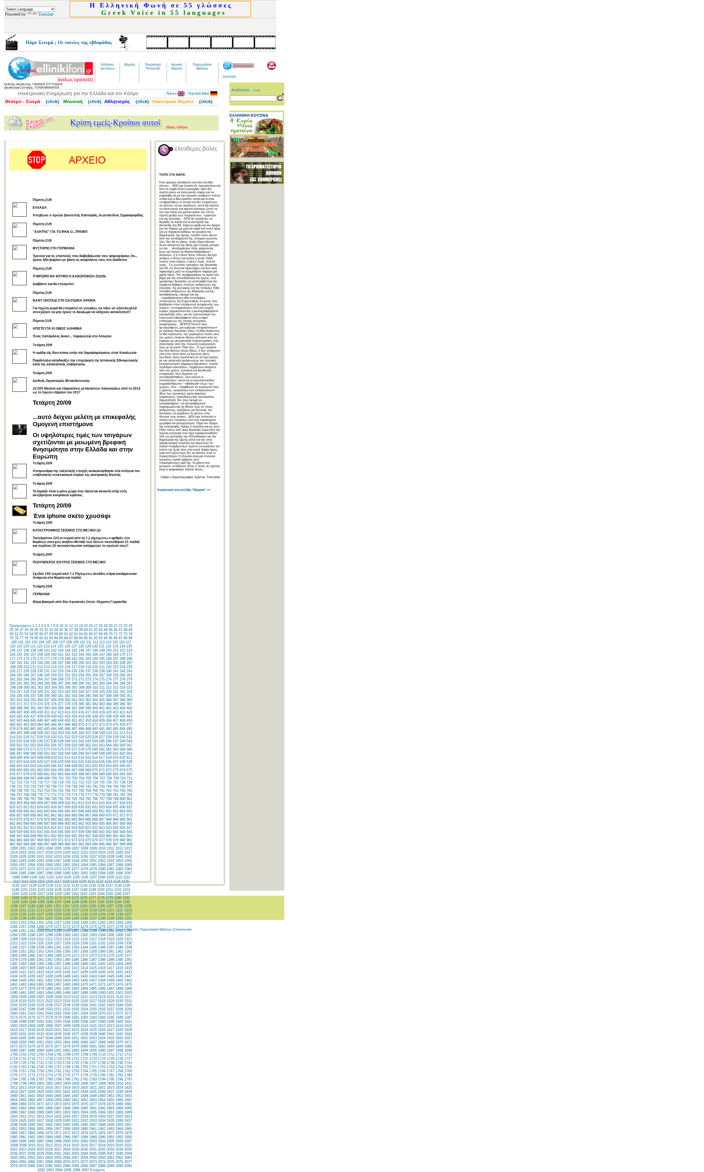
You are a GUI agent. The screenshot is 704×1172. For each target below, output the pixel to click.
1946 (84, 1125)
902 (81, 823)
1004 (49, 848)
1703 (40, 1054)
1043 (22, 861)
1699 (128, 1050)
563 (102, 745)
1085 (22, 873)
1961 (93, 1129)
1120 (82, 881)
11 (66, 626)
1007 (75, 848)
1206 (101, 906)
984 (26, 844)
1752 (102, 1067)
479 (19, 729)
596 (81, 753)
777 (88, 795)
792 (67, 799)
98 (125, 638)
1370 (66, 955)
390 (26, 708)
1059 (40, 865)
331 (116, 692)
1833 (75, 1092)
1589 (22, 1021)
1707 (75, 1054)
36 (66, 630)
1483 (75, 988)
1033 (58, 856)
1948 (102, 1125)
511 (116, 733)
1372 (84, 955)
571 (33, 749)
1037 (93, 856)
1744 (31, 1067)
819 (129, 803)
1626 (102, 1030)
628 (54, 762)
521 (61, 737)
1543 (110, 1005)
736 (54, 786)
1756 (14, 1071)
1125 (125, 881)
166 (95, 654)
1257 (58, 922)
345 (88, 696)
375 (47, 704)
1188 (66, 902)
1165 (109, 894)
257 (102, 675)
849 (88, 811)
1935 (110, 1120)
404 (122, 708)
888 (109, 819)
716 (40, 782)
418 (95, 712)
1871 (40, 1104)
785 (19, 799)
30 (36, 630)
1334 (119, 943)
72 (120, 634)
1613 (110, 1026)
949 (33, 836)
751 (33, 790)
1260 (84, 922)
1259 (75, 922)
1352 (31, 951)
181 (74, 659)
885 (88, 819)
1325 (40, 943)
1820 (84, 1087)
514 (12, 737)
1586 (119, 1017)
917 (61, 828)
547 (116, 741)
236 (81, 671)
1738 (102, 1063)
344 (81, 696)
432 (67, 716)
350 (122, 696)
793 (74, 799)
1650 (66, 1038)
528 (109, 737)
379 (74, 704)
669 (88, 770)
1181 (126, 898)
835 (116, 807)
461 (19, 724)
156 (26, 654)
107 (62, 642)
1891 (93, 1108)
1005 (58, 848)
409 (33, 712)
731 (19, 786)
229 (33, 671)
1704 (49, 1054)
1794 (102, 1079)
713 (19, 782)
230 (40, 671)
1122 (99, 881)
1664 (66, 1042)
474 (109, 724)
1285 (58, 931)
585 (129, 749)
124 (53, 646)
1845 (58, 1096)
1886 (49, 1108)
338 (40, 696)
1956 (49, 1129)
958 (95, 836)
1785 (22, 1079)
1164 (101, 894)
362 (81, 700)
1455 (75, 980)
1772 (31, 1075)
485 (61, 729)
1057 (22, 865)
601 (116, 753)
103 (34, 642)
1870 (31, 1104)
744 (109, 786)
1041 (128, 856)
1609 (75, 1026)
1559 (128, 1009)
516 (26, 737)
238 (95, 671)
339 (47, 696)
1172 (49, 898)
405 (129, 708)
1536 (49, 1005)
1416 (102, 968)
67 (96, 634)
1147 (75, 889)
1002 (31, 848)
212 (40, 667)
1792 (84, 1079)
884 (81, 819)
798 (109, 799)
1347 (110, 947)
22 (120, 626)
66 (91, 634)
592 (54, 753)
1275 (93, 927)
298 (13, 687)
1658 (14, 1042)
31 (41, 630)
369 (129, 700)
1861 (75, 1100)
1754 (119, 1067)
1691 (58, 1050)
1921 (110, 1116)
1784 (14, 1079)
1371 (75, 955)
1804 (67, 1083)
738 (67, 786)
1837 (110, 1092)
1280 (14, 931)
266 (40, 679)
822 (26, 807)
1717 (40, 1059)
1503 (128, 993)
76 (16, 638)
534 (26, 741)
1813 (22, 1087)
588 (26, 753)
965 (19, 840)
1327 (58, 943)
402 (109, 708)
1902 (66, 1112)
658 (12, 770)
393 (47, 708)
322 (54, 692)
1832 (66, 1092)
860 (40, 815)
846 (67, 811)
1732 (49, 1063)
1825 (128, 1087)
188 (122, 659)
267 (47, 679)
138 (26, 650)
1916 (66, 1116)
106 (55, 642)
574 (54, 749)
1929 (58, 1120)
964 (12, 840)
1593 (58, 1021)
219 (88, 667)
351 (129, 696)
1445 (110, 976)
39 (81, 630)
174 (26, 659)
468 (67, 724)
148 (95, 650)
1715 (22, 1059)
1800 (31, 1083)
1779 (93, 1075)
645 (47, 766)
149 (102, 650)
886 (95, 819)
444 (26, 720)
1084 (14, 873)
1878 (102, 1104)
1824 (119, 1087)
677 (19, 774)
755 (61, 790)
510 (109, 733)
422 (122, 712)
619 (116, 757)
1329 (75, 943)
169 (116, 654)
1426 (66, 972)
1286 (66, 931)
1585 (110, 1017)
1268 (31, 927)
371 (19, 704)
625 (33, 762)
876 (26, 819)
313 (116, 687)
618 (109, 757)
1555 (93, 1009)
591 (47, 753)
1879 (110, 1104)
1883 (22, 1108)
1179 (109, 898)
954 (67, 836)
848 (81, 811)
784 (12, 799)
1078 (84, 869)
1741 (128, 1063)
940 (95, 832)
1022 (84, 852)
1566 (66, 1013)
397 (74, 708)
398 (81, 708)
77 (21, 638)
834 (109, 807)
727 (116, 782)
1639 (93, 1034)
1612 (102, 1026)
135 (129, 646)
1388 (102, 960)
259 (116, 675)
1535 (40, 1005)
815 (102, 803)
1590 (31, 1021)
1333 (110, 943)
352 (12, 700)
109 (76, 642)
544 (95, 741)
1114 (33, 881)
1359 (93, 951)
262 (12, 679)
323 (61, 692)
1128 (32, 885)
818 (122, 803)
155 (19, 654)
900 (67, 823)
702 (68, 778)
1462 (14, 984)
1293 (128, 931)
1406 (14, 968)
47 (120, 630)
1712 (119, 1054)
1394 (31, 964)
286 (54, 683)
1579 (58, 1017)
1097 (128, 873)
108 (69, 642)
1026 (119, 852)
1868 (14, 1104)
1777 (75, 1075)
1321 (128, 939)
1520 (31, 1001)
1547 (22, 1009)
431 (61, 716)
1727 (128, 1059)
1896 (14, 1112)
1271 (58, 927)
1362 (119, 951)
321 (47, 692)
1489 (128, 988)
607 (33, 757)
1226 (31, 914)
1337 (22, 947)
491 (102, 729)
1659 (22, 1042)
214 (54, 667)
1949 (110, 1125)
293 (102, 683)
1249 (110, 918)
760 (95, 790)
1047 (58, 861)
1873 (58, 1104)
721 (74, 782)
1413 (75, 968)
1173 (58, 898)
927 (129, 828)
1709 (93, 1054)
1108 (101, 877)
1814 (31, 1087)
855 (129, 811)
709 (116, 778)
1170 (32, 898)
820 (12, 807)
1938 (14, 1125)
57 (46, 634)
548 (122, 741)
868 (95, 815)
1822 (102, 1087)
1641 (110, 1034)
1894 (119, 1108)
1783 (128, 1075)
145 (74, 650)
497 (20, 733)
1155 (24, 894)
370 (12, 704)
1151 (109, 889)
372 (26, 704)
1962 (102, 1129)
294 (109, 683)
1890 (84, 1108)
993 (88, 844)
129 (88, 646)
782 (122, 795)
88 (76, 638)
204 (109, 663)
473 (102, 724)
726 (109, 782)
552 (26, 745)
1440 (66, 976)
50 (11, 634)
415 (74, 712)
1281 (22, 931)
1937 (128, 1120)
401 (102, 708)
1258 (66, 922)
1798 (14, 1083)
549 (129, 741)
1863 (93, 1100)
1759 (40, 1071)
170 (122, 654)
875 (19, 819)
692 (122, 774)
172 (12, 659)
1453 (58, 980)
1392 (14, 964)
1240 (31, 918)
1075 (58, 869)
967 (33, 840)
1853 (128, 1096)
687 (88, 774)
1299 (58, 935)
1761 (58, 1071)
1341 (58, 947)
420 (109, 712)
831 (88, 807)
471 (88, 724)
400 (95, 708)
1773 (40, 1075)
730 (12, 786)
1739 (110, 1063)
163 (74, 654)
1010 (102, 848)
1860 (66, 1100)
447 (47, 720)
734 (40, 786)
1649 (58, 1038)
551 (19, 745)
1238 (14, 918)
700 (54, 778)
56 (41, 634)
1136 (101, 885)
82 (46, 638)
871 (116, 815)
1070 (14, 869)
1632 (31, 1034)
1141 (24, 889)
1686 (14, 1050)
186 (109, 659)
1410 (49, 968)
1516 (119, 997)
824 (40, 807)
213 (47, 667)
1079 (93, 869)
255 (88, 675)
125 (60, 646)
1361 (110, 951)
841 (33, 811)
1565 (58, 1013)
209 (20, 667)
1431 (110, 972)
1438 (49, 976)
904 (95, 823)
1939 (22, 1125)
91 (91, 638)
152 (122, 650)
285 (47, 683)
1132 (66, 885)
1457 (93, 980)
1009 (93, 848)
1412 (66, 968)
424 (12, 716)
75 (11, 638)
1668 (102, 1042)
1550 (49, 1009)
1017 (40, 852)
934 (54, 832)
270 (67, 679)
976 (95, 840)
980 (122, 840)
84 (56, 638)
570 (26, 749)
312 (109, 687)
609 (47, 757)
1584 (102, 1017)
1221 (110, 910)
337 (33, 696)
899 (61, 823)
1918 (84, 1116)
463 (33, 724)
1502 (119, 993)
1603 (23, 1026)
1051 (93, 861)
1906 (102, 1112)
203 (102, 663)
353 (19, 700)
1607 (58, 1026)
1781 (110, 1075)
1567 (75, 1013)
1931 (75, 1120)
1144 (49, 889)
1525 (75, 1001)
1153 (126, 889)
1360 (102, 951)
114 (108, 642)
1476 (14, 988)
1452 (49, 980)
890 (122, 819)
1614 (119, 1026)
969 (47, 840)
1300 (66, 935)
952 (54, 836)
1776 (66, 1075)
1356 (66, 951)
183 (88, 659)
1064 (84, 865)
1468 (66, 984)
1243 (58, 918)
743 (102, 786)
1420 (14, 972)
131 (102, 646)
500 (40, 733)
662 (40, 770)
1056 (14, 865)
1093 (93, 873)
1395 (40, 964)
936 (67, 832)
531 (129, 737)
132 (108, 646)
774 (67, 795)
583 (116, 749)
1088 (49, 873)
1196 (14, 906)
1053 (110, 861)
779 (102, 795)
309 (88, 687)
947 (19, 836)
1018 (49, 852)
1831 (58, 1092)
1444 (102, 976)
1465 (40, 984)
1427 (75, 972)
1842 (31, 1096)
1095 (110, 873)
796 (95, 799)
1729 (22, 1063)
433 (74, 716)
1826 (14, 1092)
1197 (22, 906)
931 (33, 832)
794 (81, 799)
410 (40, 712)
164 (81, 654)
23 (125, 626)
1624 (84, 1030)
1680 (84, 1046)
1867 (128, 1100)
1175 (75, 898)
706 (95, 778)
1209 (127, 906)
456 (109, 720)
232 (54, 671)
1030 (31, 856)
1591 (40, 1021)
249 (47, 675)
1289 (93, 931)
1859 (58, 1100)
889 (116, 819)
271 (74, 679)
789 (47, 799)
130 (95, 646)
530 (122, 737)
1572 (119, 1013)
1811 (128, 1083)
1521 (40, 1001)
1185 (41, 902)
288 (67, 683)
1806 (84, 1083)
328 (95, 692)
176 (40, 659)
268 (54, 679)
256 (95, 675)
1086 (31, 873)
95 (110, 638)
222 (109, 667)
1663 (58, 1042)
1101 (42, 877)
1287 (75, 931)
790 (54, 799)
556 (54, 745)
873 (129, 815)
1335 (128, 943)
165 (88, 654)
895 (33, 823)
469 (74, 724)
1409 (40, 968)
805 (33, 803)
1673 (22, 1046)
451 (74, 720)
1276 (102, 927)
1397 (58, 964)
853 (116, 811)
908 (122, 823)
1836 (102, 1092)
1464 (31, 984)
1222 (119, 910)
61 (66, 634)
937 (74, 832)
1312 (49, 939)
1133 (75, 885)
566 (122, 745)
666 (67, 770)
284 (40, 683)
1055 (128, 861)
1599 (110, 1021)
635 (102, 762)
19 (106, 626)
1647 (40, 1038)
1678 (66, 1046)
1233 (93, 914)
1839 (128, 1092)
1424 (49, 972)
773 (61, 795)
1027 (128, 852)
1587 (128, 1017)
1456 (84, 980)
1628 (119, 1030)
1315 (75, 939)
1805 (75, 1083)
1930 (66, 1120)
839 (19, 811)
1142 (32, 889)
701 (61, 778)
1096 (119, 873)
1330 (84, 943)
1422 (31, 972)
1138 (118, 885)
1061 (58, 865)
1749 (75, 1067)
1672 (14, 1046)
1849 (93, 1096)
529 (116, 737)
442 (12, 720)
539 (61, 741)
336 (26, 696)
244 (12, 675)
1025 (110, 852)
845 (61, 811)
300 (26, 687)
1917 (75, 1116)
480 (26, 729)
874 (12, 819)
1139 (126, 885)
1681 (93, 1046)
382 (95, 704)
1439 (58, 976)
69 (106, 634)
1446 (119, 976)
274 (95, 679)
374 (40, 704)
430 (54, 716)
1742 (14, 1067)
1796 (119, 1079)
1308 (14, 939)
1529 (110, 1001)
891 (129, 819)
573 (47, 749)
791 (61, 799)
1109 (110, 877)
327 (88, 692)
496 (13, 733)
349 (116, 696)
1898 (31, 1112)
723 (88, 782)
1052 (102, 861)
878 (40, 819)
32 (46, 630)
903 (88, 823)
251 (61, 675)
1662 (49, 1042)
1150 (101, 889)
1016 (31, 852)
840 (26, 811)
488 (81, 729)
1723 (93, 1059)
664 (54, 770)
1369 (58, 955)
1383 (58, 960)
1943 (58, 1125)
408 (26, 712)
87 (71, 638)
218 (81, 667)
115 (115, 642)
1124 (116, 881)
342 (67, 696)
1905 (93, 1112)
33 (51, 630)
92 (96, 638)
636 (109, 762)
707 (102, 778)
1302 (84, 935)
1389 (110, 960)
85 (61, 638)
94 (106, 638)
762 (109, 790)
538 (54, 741)
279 (129, 679)
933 (47, 832)
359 (61, 700)
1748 (66, 1067)
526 (95, 737)
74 (130, 634)
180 (67, 659)
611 (61, 757)
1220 (102, 910)
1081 (110, 869)
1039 (110, 856)
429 (47, 716)
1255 (40, 922)
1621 (58, 1030)
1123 (108, 881)
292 (95, 683)
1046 (49, 861)
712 (12, 782)
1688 (31, 1050)
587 (19, 753)
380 (81, 704)
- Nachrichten (197, 93)
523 (74, 737)
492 (109, 729)
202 (95, 663)
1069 (128, 865)
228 (26, 671)
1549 (40, 1009)
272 (81, 679)
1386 (84, 960)
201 (88, 663)
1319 (110, 939)
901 (74, 823)
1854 (14, 1100)
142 (54, 650)
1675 (40, 1046)
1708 (84, 1054)
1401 (93, 964)
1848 (84, 1096)
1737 (93, 1063)
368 (122, 700)
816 (109, 803)
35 (61, 630)
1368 (49, 955)
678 (26, 774)
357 (47, 700)
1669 (110, 1042)
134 (122, 646)
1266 (14, 927)
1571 (110, 1013)
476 (122, 724)
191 (19, 663)
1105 (76, 877)
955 (74, 836)
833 (102, 807)
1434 (14, 976)
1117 (57, 881)
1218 (84, 910)
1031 (40, 856)
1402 (102, 964)
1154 (15, 894)
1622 (66, 1030)
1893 (110, 1108)
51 (16, 634)
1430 (102, 972)
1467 (58, 984)
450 (67, 720)
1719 (58, 1059)
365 (102, 700)
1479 (40, 988)
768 (26, 795)
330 (109, 692)
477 (129, 724)
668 (81, 770)
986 (40, 844)
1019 (58, 852)
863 (61, 815)
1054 (119, 861)
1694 (84, 1050)
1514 (102, 997)
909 (129, 823)
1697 (110, 1050)
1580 (66, 1017)
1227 (40, 914)
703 (75, 778)
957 (88, 836)
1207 (110, 906)
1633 (40, 1034)
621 (129, 757)
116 (122, 642)
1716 (31, 1059)
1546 (14, 1009)
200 (81, 663)
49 (130, 630)
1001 (23, 848)
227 (19, 671)
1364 (14, 955)
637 (116, 762)
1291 (110, 931)
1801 (40, 1083)
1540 (84, 1005)
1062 (66, 865)
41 (91, 630)
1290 (102, 931)
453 (88, 720)
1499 (93, 993)
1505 (23, 997)
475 (116, 724)
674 (122, 770)
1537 (58, 1005)
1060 (49, 865)
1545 (128, 1005)
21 (115, 626)
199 (74, 663)
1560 (14, 1013)
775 (74, 795)
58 (51, 634)
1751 (93, 1067)
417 (88, 712)
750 (26, 790)
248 (40, 675)
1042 (14, 861)
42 (96, 630)
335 (19, 696)
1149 (92, 889)
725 (102, 782)
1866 (119, 1100)
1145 (58, 889)
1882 (14, 1108)
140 (40, 650)
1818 (66, 1087)
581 (102, 749)
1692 (66, 1050)
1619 (40, 1030)
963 (129, 836)
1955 (40, 1129)
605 (20, 757)
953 (61, 836)
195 (47, 663)
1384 (66, 960)
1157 (41, 894)
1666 (84, 1042)
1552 (66, 1009)
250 (54, 675)
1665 (75, 1042)
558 (67, 745)
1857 (40, 1100)
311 (102, 687)
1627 (110, 1030)
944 (122, 832)
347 (102, 696)
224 (122, 667)
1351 (22, 951)
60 (61, 634)
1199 (39, 906)
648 (67, 766)
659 (19, 770)
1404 (119, 964)
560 (81, 745)
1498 (84, 993)
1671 (128, 1042)
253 (74, 675)
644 (40, 766)
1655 (110, 1038)
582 (109, 749)
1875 (75, 1104)
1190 (83, 902)
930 (26, 832)
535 (33, 741)
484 (54, 729)
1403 (110, 964)
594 (67, 753)
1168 (15, 898)
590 (40, 753)
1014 (14, 852)
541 (74, 741)
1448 (14, 980)
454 (95, 720)
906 (109, 823)
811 (74, 803)
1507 (40, 997)
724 (95, 782)
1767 (110, 1071)
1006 (67, 848)
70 (110, 634)
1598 (102, 1021)
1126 (15, 885)
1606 (49, 1026)
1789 (58, 1079)
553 (33, 745)
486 (67, 729)
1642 (119, 1034)
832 (95, 807)
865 (74, 815)
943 (116, 832)
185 (102, 659)
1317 (93, 939)
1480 (49, 988)
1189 (75, 902)
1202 (66, 906)
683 (61, 774)
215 (61, 667)
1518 (14, 1001)
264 (26, 679)
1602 (14, 1026)
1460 (119, 980)
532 (12, 741)
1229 (58, 914)
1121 (91, 881)
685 (74, 774)
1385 (75, 960)
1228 (49, 914)
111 (89, 642)
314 (122, 687)
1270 (49, 927)
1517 (128, 997)
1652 (84, 1038)
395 (61, 708)
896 (40, 823)
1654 (102, 1038)
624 (26, 762)
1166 (118, 894)
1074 (49, 869)
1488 (119, 988)
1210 (14, 910)
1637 (75, 1034)
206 (122, 663)
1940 (31, 1125)
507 (88, 733)
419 (102, 712)
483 (47, 729)
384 (109, 704)
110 (82, 642)
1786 (31, 1079)
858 (26, 815)
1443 (93, 976)
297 (129, 683)
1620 (49, 1030)
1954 (31, 1129)
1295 (22, 935)
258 (109, 675)
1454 (66, 980)
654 (109, 766)
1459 (110, 980)
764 (122, 790)
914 (40, 828)
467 (61, 724)
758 (81, 790)
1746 (49, 1067)
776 (81, 795)
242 (122, 671)
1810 (119, 1083)
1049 (75, 861)
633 (88, 762)
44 (106, 630)
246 (26, 675)
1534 (31, 1005)
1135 (92, 885)
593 (61, 753)
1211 (22, 910)
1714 (14, 1059)
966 (26, 840)
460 (12, 724)
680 (40, 774)
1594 (66, 1021)
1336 (14, 947)
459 (129, 720)
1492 (31, 993)
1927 (40, 1120)
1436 (31, 976)
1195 (126, 902)
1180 (118, 898)
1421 (22, 972)
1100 (33, 877)
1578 (49, 1017)
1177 (92, 898)
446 (40, 720)
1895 (128, 1108)
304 (54, 687)
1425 (58, 972)
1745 (40, 1067)
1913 (40, 1116)
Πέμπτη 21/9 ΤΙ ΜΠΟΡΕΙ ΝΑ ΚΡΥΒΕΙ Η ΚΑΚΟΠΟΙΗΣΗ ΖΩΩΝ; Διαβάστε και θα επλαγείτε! (69, 276)
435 (88, 716)
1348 (119, 947)
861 (47, 815)
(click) (51, 101)
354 (26, 700)
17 (96, 626)
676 (12, 774)
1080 (102, 869)
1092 (84, 873)
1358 (84, 951)
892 (12, 823)
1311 (40, 939)
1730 (31, 1063)
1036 (84, 856)
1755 (128, 1067)
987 (47, 844)
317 (19, 692)
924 (109, 828)
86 (66, 638)
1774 (49, 1075)
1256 (49, 922)
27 (21, 630)
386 (122, 704)
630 (67, 762)
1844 (49, 1096)
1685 (128, 1046)
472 (95, 724)
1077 (75, 869)
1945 (75, 1125)
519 (47, 737)
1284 (49, 931)
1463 (22, 984)
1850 (102, 1096)
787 (33, 799)
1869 (22, 1104)
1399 (75, 964)
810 (68, 803)
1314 (66, 939)
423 (129, 712)
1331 (93, 943)
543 (88, 741)
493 (116, 729)
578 (81, 749)
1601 (128, 1021)
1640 (102, 1034)
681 (47, 774)
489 (88, 729)
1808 (102, 1083)
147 (88, 650)
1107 (93, 877)
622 (12, 762)
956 (81, 836)
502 (54, 733)
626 (40, 762)
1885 (40, 1108)
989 (61, 844)
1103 (59, 877)
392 (40, 708)
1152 (118, 889)
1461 (128, 980)
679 (33, 774)
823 (33, 807)
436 (95, 716)
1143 (41, 889)
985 (33, 844)
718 (54, 782)
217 (74, 667)
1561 (22, 1013)
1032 (49, 856)
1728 (14, 1063)
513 (129, 733)
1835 (93, 1092)
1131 (58, 885)
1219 (93, 910)
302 (40, 687)
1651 (75, 1038)
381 (88, 704)
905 (102, 823)
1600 (119, 1021)
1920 (102, 1116)
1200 (48, 906)
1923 (128, 1116)
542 (81, 741)
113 (102, 642)
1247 (93, 918)
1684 (119, 1046)
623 (19, 762)
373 (33, 704)
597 (88, 753)
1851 (110, 1096)
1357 (75, 951)
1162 (83, 894)
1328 (66, 943)
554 (40, 745)
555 (47, 745)
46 (115, 630)
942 (109, 832)
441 (129, 716)
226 (12, 671)
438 (109, 716)
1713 (128, 1054)
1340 (49, 947)
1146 (66, 889)
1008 (84, 848)
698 (40, 778)
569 (19, 749)
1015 (22, 852)
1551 (58, 1009)
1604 (31, 1026)
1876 (84, 1104)
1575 (22, 1017)
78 (26, 638)
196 (54, 663)
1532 (14, 1005)
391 (33, 708)
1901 (58, 1112)
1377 (128, 955)
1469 (75, 984)
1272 (66, 927)
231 (47, 671)
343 (74, 696)
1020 (66, 852)
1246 (84, 918)
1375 (110, 955)
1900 (49, 1112)
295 (116, 683)
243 (129, 671)
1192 (101, 902)
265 (33, 679)
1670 (119, 1042)
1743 (22, 1067)
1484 (84, 988)
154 (12, 654)
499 (33, 733)
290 (81, 683)
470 (81, 724)
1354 (49, 951)
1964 (119, 1129)
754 (54, 790)
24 (130, 626)
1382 (49, 960)
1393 (22, 964)
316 (12, 692)
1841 (22, 1096)
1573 (128, 1013)
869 (102, 815)
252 (67, 675)
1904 (84, 1112)
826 (54, 807)
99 (130, 638)
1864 (102, 1100)
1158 (49, 894)
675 (129, 770)
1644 (14, 1038)
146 (81, 650)
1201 (57, 906)
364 (95, 700)
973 (74, 840)
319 (33, 692)
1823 (110, 1087)
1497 (75, 993)
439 (116, 716)
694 (13, 778)
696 (26, 778)
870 (109, 815)
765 (129, 790)
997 (116, 844)
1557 (110, 1009)
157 (33, 654)
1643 (128, 1034)
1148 (83, 889)
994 (95, 844)
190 (12, 663)
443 (19, 720)
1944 (66, 1125)
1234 (102, 914)
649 (74, 766)
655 (116, 766)
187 (116, 659)
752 (40, 790)
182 (81, 659)
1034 (66, 856)
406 (13, 712)
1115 (41, 881)
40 (86, 630)
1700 (14, 1054)
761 (102, 790)
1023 (93, 852)
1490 (14, 993)
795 (88, 799)
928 (12, 832)
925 (116, 828)
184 (95, 659)
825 (47, 807)
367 (116, 700)
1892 (102, 1108)
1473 (110, 984)
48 (125, 630)
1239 (22, 918)
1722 (84, 1059)
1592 (49, 1021)
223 (116, 667)
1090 (66, 873)
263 (19, 679)
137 (19, 650)
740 (81, 786)
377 (61, 704)
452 (81, 720)
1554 (84, 1009)
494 (122, 729)
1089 (58, 873)
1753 (110, 1067)
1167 (126, 894)
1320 (119, 939)
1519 (22, 1001)
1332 (102, 943)
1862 (84, 1100)
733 (33, 786)
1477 (22, 988)
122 (40, 646)
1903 (75, 1112)
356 (40, 700)
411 (47, 712)
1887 (58, 1108)
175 (33, 659)
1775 (58, 1075)
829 (74, 807)
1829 (40, 1092)
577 (74, 749)
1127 (24, 885)
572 (40, 749)
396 (67, 708)
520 (54, 737)
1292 (119, 931)
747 (129, 786)
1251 (128, 918)
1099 (25, 877)
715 (33, 782)
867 (88, 815)
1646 (31, 1038)
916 (54, 828)
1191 (92, 902)
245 (19, 675)
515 (19, 737)
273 (88, 679)
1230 (66, 914)
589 (33, 753)
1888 (66, 1108)
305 (61, 687)
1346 (102, 947)
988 (54, 844)
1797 (128, 1079)
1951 (128, 1125)
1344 (84, 947)
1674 (31, 1046)
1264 (119, 922)
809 (61, 803)
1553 (75, 1009)
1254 (31, 922)
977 (102, 840)
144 (67, 650)
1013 (128, 848)
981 (129, 840)
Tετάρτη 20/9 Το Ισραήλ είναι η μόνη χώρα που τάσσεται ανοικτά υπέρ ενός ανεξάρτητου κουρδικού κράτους (80, 489)
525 (88, 737)
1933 (93, 1120)
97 (120, 638)
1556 (102, 1009)
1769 (128, 1071)
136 (12, 650)
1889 (75, 1108)
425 (19, 716)
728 (122, 782)
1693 (75, 1050)
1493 (40, 993)
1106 (84, 877)
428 (40, 716)
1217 (75, 910)
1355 (58, 951)
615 (88, 757)
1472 (102, 984)
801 (129, 799)
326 (81, 692)
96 (115, 638)
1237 (128, 914)
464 (40, 724)
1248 (102, 918)
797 (102, 799)
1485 (93, 988)
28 (26, 630)
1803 (58, 1083)
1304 (102, 935)
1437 (40, 976)
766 (12, 795)
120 (26, 646)
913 (33, 828)
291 (88, 683)
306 (68, 687)
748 (12, 790)
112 (95, 642)
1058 (31, 865)
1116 (49, 881)
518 (40, 737)
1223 (128, 910)
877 (33, 819)
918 (67, 828)
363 (88, 700)
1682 (102, 1046)
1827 (22, 1092)
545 (102, 741)
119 (19, 646)
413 (61, 712)
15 (86, 626)
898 (54, 823)
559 (74, 745)
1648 (49, 1038)
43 (101, 630)
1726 (119, 1059)
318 (26, 692)
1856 (31, 1100)
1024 (102, 852)
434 (81, 716)
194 (40, 663)
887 (102, 819)
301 (33, 687)
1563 (40, 1013)
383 (102, 704)
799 (116, 799)
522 (67, 737)
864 (67, 815)
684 (67, 774)
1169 (24, 898)
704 (81, 778)
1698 (119, 1050)
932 (40, 832)
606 (26, 757)
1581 (75, 1017)
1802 (49, 1083)
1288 (84, 931)
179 (61, 659)
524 (81, 737)
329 (102, 692)
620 (122, 757)
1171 (41, 898)
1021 (75, 852)
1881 (128, 1104)
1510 (67, 997)
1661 (40, 1042)
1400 (84, 964)
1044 (31, 861)
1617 (22, 1030)
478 (12, 729)
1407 (23, 968)
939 (88, 832)
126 (67, 646)
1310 (31, 939)
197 (61, 663)
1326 (49, 943)
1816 (49, 1087)
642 (26, 766)
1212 (31, 910)
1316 (84, 939)
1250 (119, 918)
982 (12, 844)
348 (109, 696)
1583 (93, 1017)
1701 (23, 1054)
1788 (49, 1079)
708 (109, 778)
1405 (128, 964)
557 (61, 745)
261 (129, 675)
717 (47, 782)
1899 (40, 1112)
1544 (119, 1005)
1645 (22, 1038)
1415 (93, 968)
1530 (119, 1001)
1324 (31, 943)
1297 (40, 935)
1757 (22, 1071)
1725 (110, 1059)
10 (61, 626)
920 (81, 828)
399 (88, 708)
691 (116, 774)
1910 (14, 1116)
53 (26, 634)
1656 (119, 1038)
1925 (22, 1120)
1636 (66, 1034)
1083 (128, 869)
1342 (66, 947)
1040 (119, 856)
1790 (66, 1079)
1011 (110, 848)
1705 (58, 1054)
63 (76, 634)
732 (26, 786)
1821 (93, 1087)
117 (128, 642)
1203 (75, 906)
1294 (14, 935)
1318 (102, 939)
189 (129, 659)
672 (109, 770)
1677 (58, 1046)
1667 (93, 1042)
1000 (14, 848)
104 (41, 642)
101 (21, 642)
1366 (31, 955)
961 (116, 836)
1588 (14, 1021)
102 (28, 642)
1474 (119, 984)
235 (74, 671)
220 (95, 667)
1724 (102, 1059)
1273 (75, 927)
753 (47, 790)
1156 (32, 894)
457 (116, 720)
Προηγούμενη (20, 626)
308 (81, 687)
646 (54, 766)
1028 (14, 856)
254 (81, 675)
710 (123, 778)
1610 (84, 1026)
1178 (101, 898)
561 (88, 745)
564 (109, 745)
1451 (40, 980)
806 (40, 803)
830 (81, 807)
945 (129, 832)
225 (129, 667)
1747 (58, 1067)
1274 (84, 927)
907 (116, 823)
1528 (102, 1001)
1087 (40, 873)
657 (129, 766)
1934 (102, 1120)
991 (74, 844)
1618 (31, 1030)
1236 (119, 914)
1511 (75, 997)
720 (67, 782)
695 (20, 778)
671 (102, 770)
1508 (49, 997)
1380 (31, 960)
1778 (84, 1075)
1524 (66, 1001)
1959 (75, 1129)
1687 (22, 1050)
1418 (119, 968)
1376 (119, 955)
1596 (84, 1021)
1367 (40, 955)
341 (61, 696)
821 (19, 807)
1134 (83, 885)
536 (40, 741)
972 (67, 840)
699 (47, 778)
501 (47, 733)
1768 (119, 1071)
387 (129, 704)
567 (129, 745)
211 (33, 667)
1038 (102, 856)
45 (110, 630)
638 (122, 762)
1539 (75, 1005)
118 (12, 646)
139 (33, 650)
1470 (84, 984)
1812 (14, 1087)
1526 (84, 1001)
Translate (46, 14)
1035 (75, 856)
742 (95, 786)
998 (122, 844)
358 (54, 700)
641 (19, 766)
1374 (102, 955)
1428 (84, 972)
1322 (14, 943)
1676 (49, 1046)
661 (33, 770)
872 (122, 815)
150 (109, 650)
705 (88, 778)
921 (88, 828)
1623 (75, 1030)
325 (74, 692)
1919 (93, 1116)
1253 (22, 922)
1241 (40, 918)
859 (33, 815)
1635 (58, 1034)
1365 (22, 955)
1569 (93, 1013)
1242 (49, 918)
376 (54, 704)
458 (122, 720)
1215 (58, 910)
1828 (31, 1092)
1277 (110, 927)
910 (13, 828)
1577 (40, 1017)
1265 (128, 922)
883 (74, 819)
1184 (32, 902)
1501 (110, 993)
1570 (102, 1013)
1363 (128, 951)
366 (109, 700)
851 (102, 811)
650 (81, 766)
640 (12, 766)
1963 (110, 1129)
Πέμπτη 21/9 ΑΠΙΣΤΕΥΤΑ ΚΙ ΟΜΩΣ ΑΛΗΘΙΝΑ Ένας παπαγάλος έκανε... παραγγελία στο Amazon (72, 328)
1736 (84, 1063)
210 (26, 667)
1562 (31, 1013)
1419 (128, 968)
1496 (66, 993)
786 (26, 799)
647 (61, 766)
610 (54, 757)
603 (129, 753)
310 (95, 687)
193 (33, 663)
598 (95, 753)
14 (81, 626)
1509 (58, 997)
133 (115, 646)
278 (122, 679)
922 (95, 828)
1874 (66, 1104)
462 (26, 724)
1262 (102, 922)
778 (95, 795)
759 (88, 790)
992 (81, 844)
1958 (66, 1129)
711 (129, 778)
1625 (93, 1030)
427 (33, 716)
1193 (109, 902)
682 (54, 774)
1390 (119, 960)
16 (91, 626)
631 (74, 762)
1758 (31, 1071)
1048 (66, 861)
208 (13, 667)
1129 (41, 885)
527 (102, 737)
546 (109, 741)
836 (122, 807)
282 (26, 683)
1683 (110, 1046)
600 (109, 753)
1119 (74, 881)
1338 (31, 947)
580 (95, 749)
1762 (66, 1071)
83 (51, 638)
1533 (22, 1005)
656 (122, 766)
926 (122, 828)
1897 (22, 1112)
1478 (31, 988)
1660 (31, 1042)
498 (26, 733)
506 (81, 733)
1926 (31, 1120)
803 (20, 803)
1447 (128, 976)
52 (21, 634)
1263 (110, 922)
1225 (22, 914)
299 (20, 687)
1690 (49, 1050)
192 (26, 663)
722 (81, 782)
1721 (75, 1059)
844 (54, 811)
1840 (14, 1096)
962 (122, 836)
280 (12, 683)
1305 (110, 935)
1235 (110, 914)
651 (88, 766)
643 (33, 766)
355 (33, 700)
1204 (83, 906)
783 (129, 795)
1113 (24, 881)
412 (54, 712)
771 (47, 795)
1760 (49, 1071)
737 (61, 786)
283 (33, 683)
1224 (14, 914)
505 (75, 733)
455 (102, 720)
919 (74, 828)
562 (95, 745)
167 (102, 654)
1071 (22, 869)
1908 (119, 1112)
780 (109, 795)
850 (95, 811)
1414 (84, 968)
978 (109, 840)
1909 (128, 1112)
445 (33, 720)
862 (54, 815)
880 (54, 819)
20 (110, 626)
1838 (119, 1092)
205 (116, 663)
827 (61, 807)
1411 (58, 968)
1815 (40, 1087)
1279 (128, 927)
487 (74, 729)
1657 (128, 1038)
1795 (110, 1079)
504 (68, 733)
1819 (75, 1087)
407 (20, 712)
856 (12, 815)
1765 (93, 1071)
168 (109, 654)
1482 (66, 988)
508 (95, 733)
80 (36, 638)
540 (67, 741)
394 (54, 708)
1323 (22, 943)
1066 (102, 865)
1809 (111, 1083)
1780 (102, 1075)
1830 (49, 1092)
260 (122, 675)
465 (47, 724)
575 (61, 749)
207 (129, 663)
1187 (58, 902)
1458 (102, 980)
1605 (40, 1026)
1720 (66, 1059)
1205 (92, 906)
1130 (49, 885)
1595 (75, 1021)
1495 (58, 993)
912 (26, 828)
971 (61, 840)
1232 (84, 914)
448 (54, 720)
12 (71, 626)
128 (81, 646)
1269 (40, 927)
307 (75, 687)
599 (102, 753)
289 (74, 683)
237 (88, 671)
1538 (66, 1005)
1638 (84, 1034)
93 (101, 638)
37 (71, 630)
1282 (31, 931)
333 (129, 692)
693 (129, 774)
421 (116, 712)
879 (47, 819)
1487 (110, 988)
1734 (66, 1063)
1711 (110, 1054)
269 (61, 679)
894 (26, 823)
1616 (14, 1030)
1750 (84, 1067)
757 (74, 790)
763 (116, 790)
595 (74, 753)
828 (67, 807)
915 (47, 828)
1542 (102, 1005)
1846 (66, 1096)
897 (47, 823)
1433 (128, 972)
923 (102, 828)
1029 (22, 856)
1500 (102, 993)
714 (26, 782)
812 (81, 803)
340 (54, 696)
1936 (119, 1120)
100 (14, 642)
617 (102, 757)
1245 (75, 918)
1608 (67, 1026)
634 (95, 762)
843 (47, 811)
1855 (22, 1100)
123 (47, 646)
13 (76, 626)
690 (109, 774)
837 (129, 807)
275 (102, 679)
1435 (22, 976)
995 (102, 844)
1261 (93, 922)
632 (81, 762)
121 (33, 646)
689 (102, 774)
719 (61, 782)
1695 (93, 1050)
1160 (66, 894)
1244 (66, 918)
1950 (119, 1125)
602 (122, 753)
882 (67, 819)
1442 (84, 976)
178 (54, 659)
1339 (40, 947)
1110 (118, 877)
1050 (84, 861)
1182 (15, 902)
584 (122, 749)
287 (61, 683)
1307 (128, 935)
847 (74, 811)
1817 (58, 1087)
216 (67, 667)
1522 (49, 1001)
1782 (119, 1075)
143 (61, 650)
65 (86, 634)
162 (67, 654)
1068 (119, 865)
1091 (75, 873)
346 (95, 696)
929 (19, 832)
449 (61, 720)
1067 (110, 865)
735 (47, 786)
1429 (93, 972)
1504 (14, 997)
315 (129, 687)
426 (26, 716)
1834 (84, 1092)
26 (16, 630)
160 (54, 654)
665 (61, 770)
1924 (14, 1120)
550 (12, 745)
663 (47, 770)
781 (116, 795)
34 (56, 630)
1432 (119, 972)
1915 (58, 1116)
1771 (22, 1075)
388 (12, 708)
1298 (49, 935)
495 (129, 729)
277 (116, 679)
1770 (14, 1075)
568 (12, 749)
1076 (66, 869)
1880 (119, 1104)
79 (31, 638)
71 (115, 634)
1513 (93, 997)
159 (47, 654)
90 (86, 638)
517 (33, 737)
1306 (119, 935)
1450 (31, 980)
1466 (49, 984)
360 (67, 700)
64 (81, 634)
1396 (49, 964)
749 (19, 790)
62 (71, 634)
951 (47, 836)
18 (101, 626)
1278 (119, 927)
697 (33, 778)
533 (19, 741)
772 (54, 795)
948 (26, 836)
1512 (84, 997)
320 (40, 692)
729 (129, 782)
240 (109, 671)
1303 (93, 935)
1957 (58, 1129)
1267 (22, 927)
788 (40, 799)
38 (76, 630)
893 (19, 823)
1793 (93, 1079)
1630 (14, 1034)
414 (67, 712)
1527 (93, 1001)
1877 (93, 1104)
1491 (22, 993)
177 (47, 659)
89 (81, 638)
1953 (22, 1129)
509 (102, 733)
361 (74, 700)
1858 (49, 1100)
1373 (93, 955)
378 (67, 704)
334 (12, 696)
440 (122, 716)
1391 (128, 960)
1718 (49, 1059)
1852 (119, 1096)
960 (109, 836)
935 (61, 832)
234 (67, 671)
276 (109, 679)
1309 (23, 939)
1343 (75, 947)
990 (67, 844)
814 (95, 803)
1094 (102, 873)
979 (116, 840)
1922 (119, 1116)
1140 (15, 889)
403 (116, 708)
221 (102, 667)
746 (122, 786)
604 (13, 757)
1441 (75, 976)
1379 (22, 960)
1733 (58, 1063)
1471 (93, 984)
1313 (58, 939)
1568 (84, 1013)
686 (81, 774)
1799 (23, 1083)
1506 (31, 997)
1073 (40, 869)
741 (88, 786)
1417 (110, 968)
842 (40, 811)
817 (116, 803)
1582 (84, 1017)
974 (81, 840)
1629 (128, 1030)
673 (116, 770)
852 (109, 811)
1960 (84, 1129)
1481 (58, 988)
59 (56, 634)
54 (31, 634)
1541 (93, 1005)
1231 (75, 914)
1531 (128, 1001)
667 (74, 770)
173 (19, 659)
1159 (58, 894)
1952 (14, 1129)
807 (47, 803)
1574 (14, 1017)
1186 (49, 902)
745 (116, 786)
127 (74, 646)
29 (31, 630)
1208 (119, 906)
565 (116, 745)
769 (33, 795)
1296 (31, 935)
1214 (49, 910)
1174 (66, 898)
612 (67, 757)
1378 (14, 960)
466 (54, 724)
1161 (75, 894)
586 (12, 753)
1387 (93, 960)
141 (47, 650)
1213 (40, 910)
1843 (40, 1096)
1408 (31, 968)
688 (95, 774)
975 (88, 840)
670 (95, 770)
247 (33, 675)
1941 (40, 1125)
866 (81, 815)
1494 (49, 993)
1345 (93, 947)
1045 (40, 861)
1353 (40, 951)
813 (88, 803)
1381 (40, 960)
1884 (31, 1108)
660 (26, 770)
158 (40, 654)
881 (61, 819)
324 (67, 692)
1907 (110, 1112)
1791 (75, 1079)
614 (81, 757)
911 (19, 828)
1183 (24, 902)
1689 (40, 1050)
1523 (58, 1001)
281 (19, 683)
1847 (75, 1096)
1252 (14, 922)
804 (26, 803)
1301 (75, 935)
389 (19, 708)
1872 (49, 1104)
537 (47, 741)
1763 (75, 1071)
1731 (40, 1063)
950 (40, 836)
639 (129, 762)
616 (95, 757)
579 (88, 749)
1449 (22, 980)
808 (54, 803)
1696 (102, 1050)
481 (33, 729)
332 (122, 692)
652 (95, 766)
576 (67, 749)
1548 (31, 1009)
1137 (109, 885)
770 (40, 795)
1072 (31, 869)
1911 (22, 1116)
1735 (75, 1063)
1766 (102, 1071)
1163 (92, 894)
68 (101, 634)
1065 (93, 865)
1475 (128, 984)
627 (47, 762)
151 (116, 650)
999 (129, 844)
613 (74, 757)
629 (61, 762)
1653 (93, 1038)
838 (12, 811)
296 (122, 683)
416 (81, 712)
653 (102, 766)
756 (67, 790)
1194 (118, 902)
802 (13, 803)
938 (81, 832)
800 (122, 799)
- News (171, 93)
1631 (22, 1034)
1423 (40, 972)
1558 (119, 1009)
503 (61, 733)
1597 (93, 1021)
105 (48, 642)
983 (19, 844)
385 (116, 704)
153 (129, 650)
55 (36, 634)
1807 (93, 1083)
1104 (67, 877)
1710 (102, 1054)
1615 (128, 1026)
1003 (40, 848)
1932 (84, 1120)
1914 (49, 1116)
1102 (50, 877)
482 (40, 729)
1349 (128, 947)
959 (102, 836)
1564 (49, 1013)
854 (122, 811)
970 (54, 840)
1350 (14, 951)
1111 (126, 877)
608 (40, 757)
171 (129, 654)
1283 (40, 931)
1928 (49, 1120)
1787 (40, 1079)
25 (11, 630)
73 (125, 634)
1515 (110, 997)
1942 (49, 1125)
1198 (31, 906)
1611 (93, 1026)
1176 (83, 898)
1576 (31, 1017)
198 (67, 663)
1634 (49, 1034)
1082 (119, 869)
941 (102, 832)
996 (109, 844)
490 (95, 729)
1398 (66, 964)
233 (61, 671)
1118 (66, 881)
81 (41, 638)
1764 (84, 1071)
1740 (119, 1063)
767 (19, 795)
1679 (75, 1046)
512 (122, 733)
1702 (31, 1054)
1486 (102, 988)
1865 (110, 1100)
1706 (67, 1054)
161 (61, 654)
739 (74, 786)
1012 (119, 848)
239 (102, 671)
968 (40, 840)
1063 (75, 865)
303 (47, 687)
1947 (93, 1125)
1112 (16, 881)
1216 (66, 910)
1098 (16, 877)
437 (102, 716)
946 (12, 836)
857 (19, 815)
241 (116, 671)
